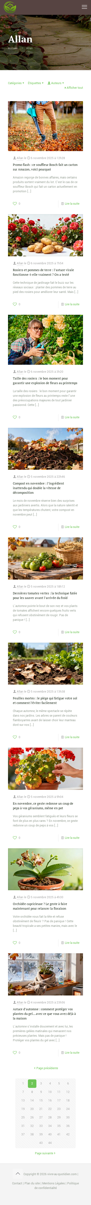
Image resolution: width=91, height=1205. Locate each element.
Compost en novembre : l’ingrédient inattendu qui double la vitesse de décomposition (38, 488)
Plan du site (32, 1183)
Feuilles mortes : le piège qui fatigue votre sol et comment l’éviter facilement (45, 700)
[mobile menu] (84, 7)
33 (41, 1126)
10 (50, 1092)
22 (50, 1109)
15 (41, 1101)
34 (50, 1126)
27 (41, 1118)
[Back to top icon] (18, 1174)
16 (50, 1101)
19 (23, 1109)
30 (68, 1118)
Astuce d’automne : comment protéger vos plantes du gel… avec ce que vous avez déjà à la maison (44, 1013)
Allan (29, 48)
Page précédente (47, 1068)
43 (41, 1143)
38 (32, 1134)
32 (32, 1126)
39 (41, 1134)
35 (59, 1126)
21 (41, 1109)
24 (68, 1109)
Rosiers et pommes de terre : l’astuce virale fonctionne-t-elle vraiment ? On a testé (43, 272)
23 (59, 1109)
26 (32, 1118)
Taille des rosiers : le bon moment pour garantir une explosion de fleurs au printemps (45, 380)
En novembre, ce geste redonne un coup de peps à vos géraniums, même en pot (43, 805)
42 (68, 1134)
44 (50, 1143)
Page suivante (44, 1153)
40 (50, 1134)
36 (68, 1126)
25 (23, 1118)
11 (59, 1092)
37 (23, 1134)
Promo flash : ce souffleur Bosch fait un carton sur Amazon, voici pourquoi (45, 166)
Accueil (12, 48)
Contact (17, 1183)
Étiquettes (34, 83)
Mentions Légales (53, 1183)
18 (68, 1101)
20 (32, 1109)
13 (23, 1101)
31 (23, 1126)
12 (68, 1092)
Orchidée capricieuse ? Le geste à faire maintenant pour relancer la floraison (40, 906)
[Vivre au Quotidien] (10, 7)
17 (59, 1101)
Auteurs (56, 83)
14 (32, 1101)
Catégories (15, 83)
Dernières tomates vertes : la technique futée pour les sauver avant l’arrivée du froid (45, 595)
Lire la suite (72, 204)
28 (50, 1118)
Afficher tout (75, 88)
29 (59, 1118)
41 (59, 1134)
